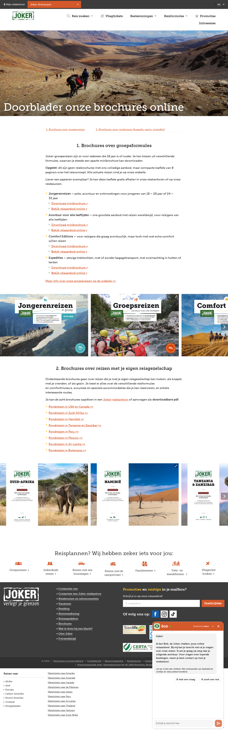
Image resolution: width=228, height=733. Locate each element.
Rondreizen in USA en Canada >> (71, 406)
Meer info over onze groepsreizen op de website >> (80, 281)
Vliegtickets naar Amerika (61, 673)
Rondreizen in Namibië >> (66, 419)
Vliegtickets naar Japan (60, 691)
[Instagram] (164, 614)
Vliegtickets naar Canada (61, 682)
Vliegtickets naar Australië (61, 677)
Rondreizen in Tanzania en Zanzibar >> (75, 425)
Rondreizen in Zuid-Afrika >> (68, 413)
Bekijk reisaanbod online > (69, 209)
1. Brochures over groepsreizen (65, 129)
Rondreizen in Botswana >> (67, 450)
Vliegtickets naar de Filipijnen (63, 687)
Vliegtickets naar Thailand (61, 705)
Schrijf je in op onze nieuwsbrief (148, 596)
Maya (206, 626)
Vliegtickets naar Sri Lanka (62, 701)
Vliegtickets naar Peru (59, 696)
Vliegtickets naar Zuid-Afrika (63, 715)
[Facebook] (155, 614)
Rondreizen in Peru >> (64, 431)
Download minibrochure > (69, 203)
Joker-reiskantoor (116, 399)
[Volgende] (224, 327)
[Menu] (212, 626)
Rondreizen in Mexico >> (65, 438)
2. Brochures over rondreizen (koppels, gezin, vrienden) (130, 129)
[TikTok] (173, 614)
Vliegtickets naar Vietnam (61, 710)
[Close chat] (218, 626)
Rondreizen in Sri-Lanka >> (67, 444)
